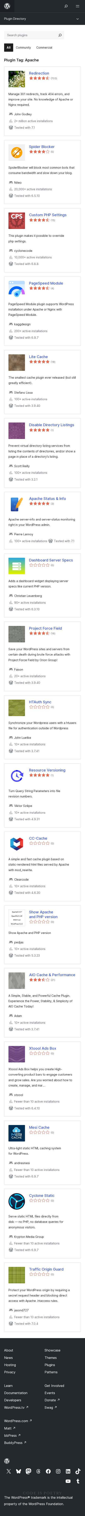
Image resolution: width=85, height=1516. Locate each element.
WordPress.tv (16, 1407)
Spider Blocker (42, 147)
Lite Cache (38, 357)
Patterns (51, 1372)
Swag (51, 1407)
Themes (51, 1358)
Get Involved (54, 1386)
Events (50, 1393)
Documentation (15, 1393)
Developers (12, 1400)
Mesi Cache (39, 1127)
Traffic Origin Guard (46, 1269)
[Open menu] (78, 6)
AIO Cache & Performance (52, 975)
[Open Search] (66, 6)
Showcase (52, 1350)
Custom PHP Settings (48, 215)
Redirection (39, 73)
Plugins (50, 1365)
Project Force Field (45, 628)
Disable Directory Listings (51, 425)
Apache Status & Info (47, 498)
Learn (8, 1386)
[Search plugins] (60, 35)
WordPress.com (18, 1421)
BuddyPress (15, 1443)
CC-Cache (38, 838)
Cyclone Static (41, 1195)
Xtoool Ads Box (42, 1048)
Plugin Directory (15, 18)
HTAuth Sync (40, 702)
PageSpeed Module (46, 283)
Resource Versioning (47, 770)
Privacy (9, 1372)
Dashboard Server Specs (51, 560)
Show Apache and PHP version (43, 914)
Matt (10, 1428)
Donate (52, 1400)
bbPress (12, 1435)
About (8, 1350)
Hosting (10, 1365)
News (8, 1358)
